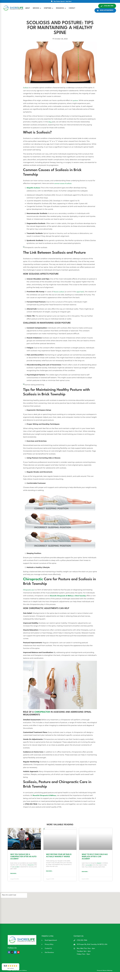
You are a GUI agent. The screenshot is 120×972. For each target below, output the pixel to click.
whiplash (99, 863)
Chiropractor (42, 712)
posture (75, 100)
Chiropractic (33, 579)
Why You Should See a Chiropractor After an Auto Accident (23, 857)
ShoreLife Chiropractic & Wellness (44, 795)
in (68, 596)
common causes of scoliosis (62, 183)
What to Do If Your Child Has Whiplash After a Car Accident (95, 857)
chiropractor (31, 865)
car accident (89, 865)
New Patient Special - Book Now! (62, 1)
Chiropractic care (28, 590)
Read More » (13, 873)
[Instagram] (12, 952)
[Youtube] (18, 952)
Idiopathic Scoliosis (33, 188)
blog (50, 122)
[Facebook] (9, 952)
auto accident (15, 866)
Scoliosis (25, 87)
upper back (80, 292)
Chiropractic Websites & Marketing (104, 970)
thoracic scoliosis (59, 292)
